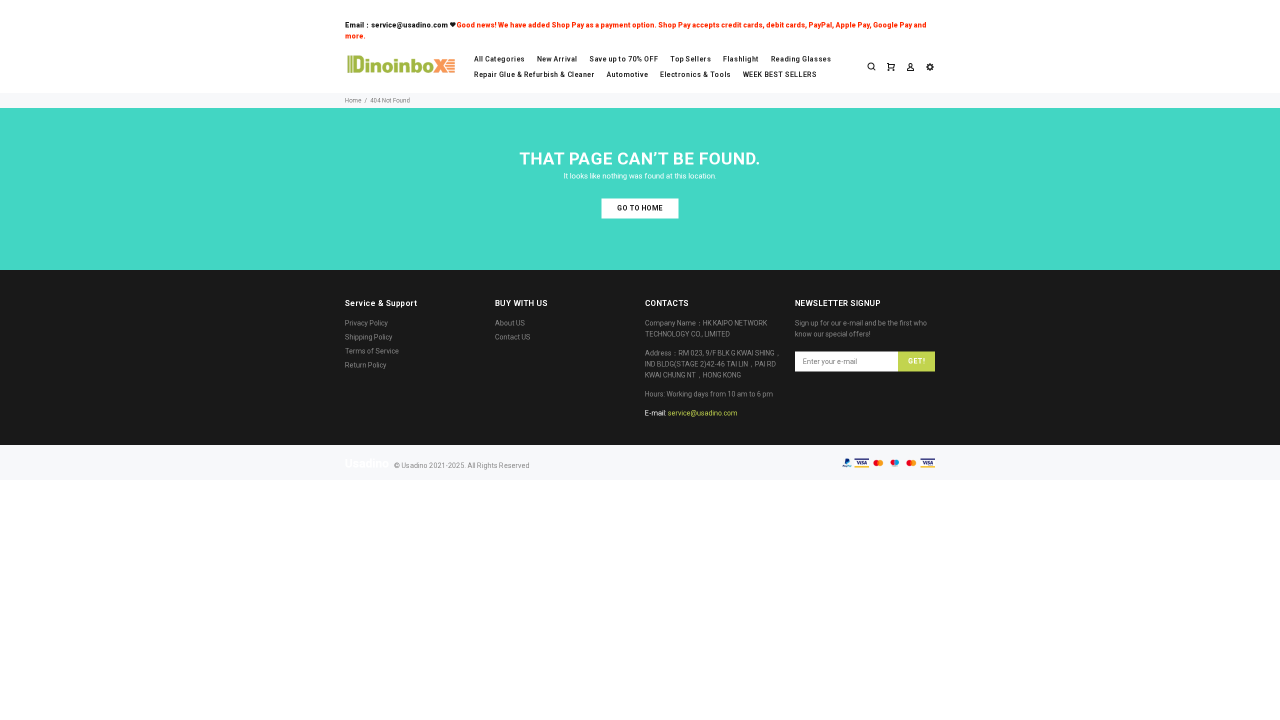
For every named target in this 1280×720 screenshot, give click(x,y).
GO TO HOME (639, 208)
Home (353, 100)
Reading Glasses (801, 59)
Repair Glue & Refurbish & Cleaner (534, 74)
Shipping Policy (368, 337)
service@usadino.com (703, 413)
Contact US (512, 337)
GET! (916, 361)
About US (510, 323)
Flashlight (741, 59)
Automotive (627, 74)
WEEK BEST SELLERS (780, 74)
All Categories (499, 59)
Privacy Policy (366, 323)
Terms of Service (372, 351)
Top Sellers (690, 59)
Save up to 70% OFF (624, 59)
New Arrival (557, 59)
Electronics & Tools (695, 74)
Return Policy (365, 365)
